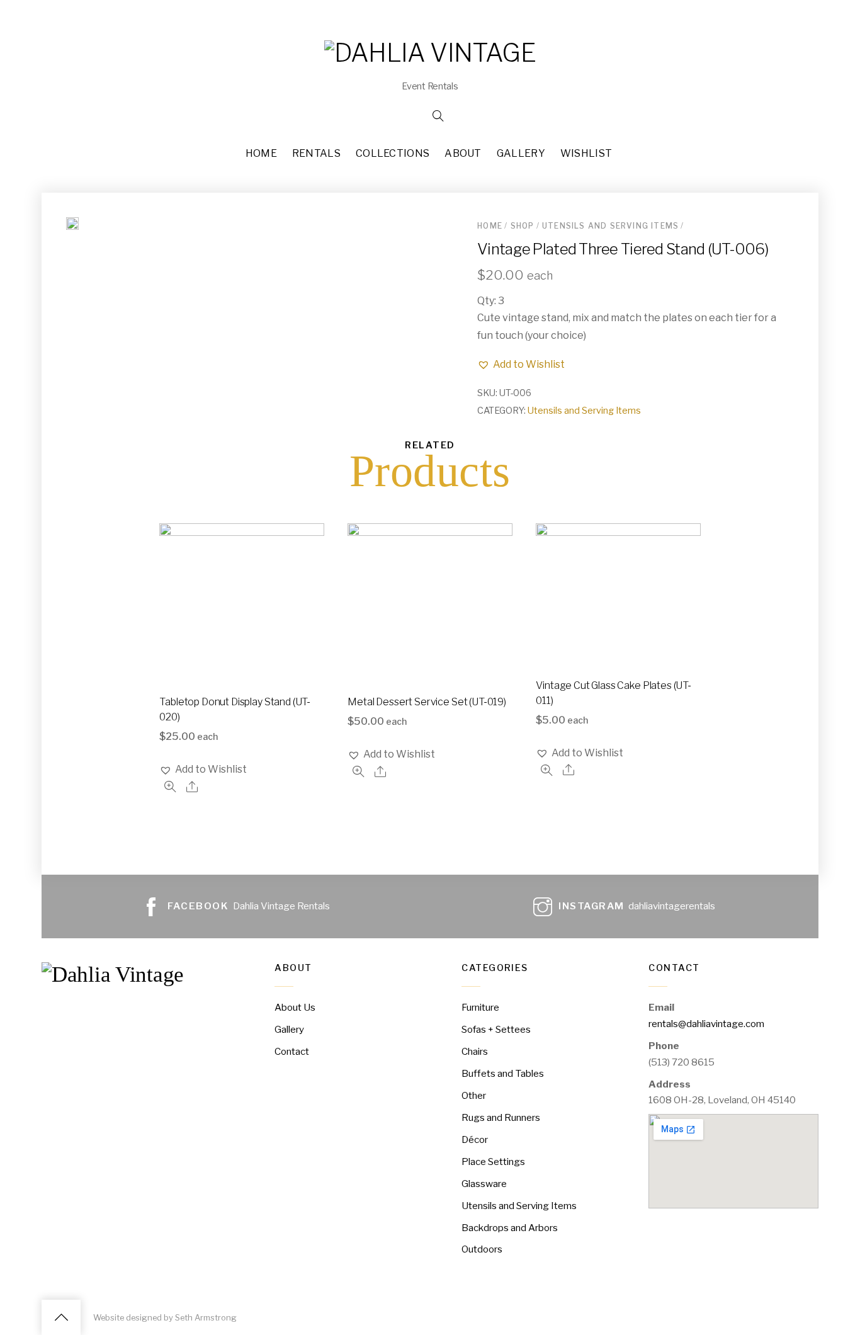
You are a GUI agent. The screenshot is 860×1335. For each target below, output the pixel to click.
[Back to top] (61, 1317)
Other (473, 1095)
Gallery (521, 153)
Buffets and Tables (502, 1073)
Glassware (484, 1184)
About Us (294, 1007)
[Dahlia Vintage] (430, 52)
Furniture (480, 1007)
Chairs (474, 1051)
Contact (291, 1051)
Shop (523, 225)
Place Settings (493, 1161)
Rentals (316, 153)
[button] (521, 364)
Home (261, 153)
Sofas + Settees (496, 1029)
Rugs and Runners (500, 1117)
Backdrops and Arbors (509, 1228)
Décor (474, 1139)
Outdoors (481, 1249)
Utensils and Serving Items (610, 225)
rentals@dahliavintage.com (706, 1024)
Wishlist (586, 153)
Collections (393, 153)
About (463, 153)
